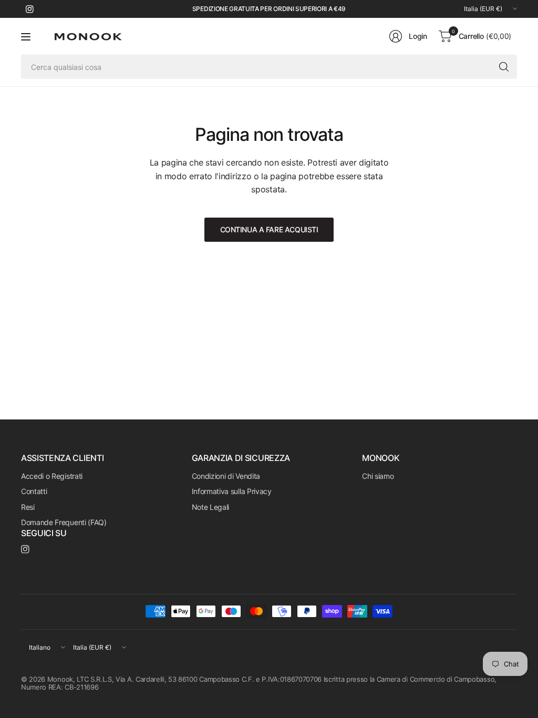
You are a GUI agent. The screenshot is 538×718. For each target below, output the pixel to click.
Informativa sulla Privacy (232, 491)
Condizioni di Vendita (226, 475)
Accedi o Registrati (51, 475)
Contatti (34, 491)
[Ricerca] (504, 67)
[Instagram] (29, 9)
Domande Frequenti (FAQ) (64, 522)
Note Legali (210, 506)
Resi (28, 506)
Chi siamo (378, 475)
